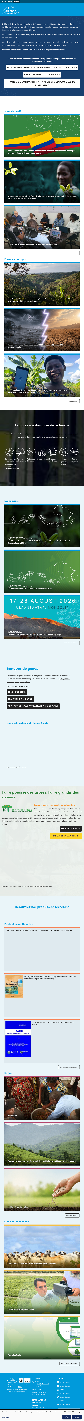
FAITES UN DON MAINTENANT (65, 836)
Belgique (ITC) (17, 692)
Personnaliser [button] (5, 1417)
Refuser (67, 1417)
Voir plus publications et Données (68, 1067)
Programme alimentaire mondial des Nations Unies (42, 67)
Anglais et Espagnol (65, 1404)
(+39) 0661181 (42, 1392)
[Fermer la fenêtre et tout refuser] (82, 1410)
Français (16, 1)
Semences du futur (20, 699)
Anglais (62, 1382)
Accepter (77, 1417)
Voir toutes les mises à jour (70, 253)
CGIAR (20, 1387)
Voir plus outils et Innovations (69, 1363)
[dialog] (42, 1415)
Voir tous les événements (70, 643)
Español (10, 1)
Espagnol (67, 1382)
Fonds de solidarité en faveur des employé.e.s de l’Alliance (42, 83)
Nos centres (35, 1405)
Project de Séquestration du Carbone (33, 706)
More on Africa (73, 401)
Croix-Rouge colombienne (42, 74)
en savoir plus (71, 828)
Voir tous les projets (71, 1215)
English (4, 1)
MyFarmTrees (49, 815)
